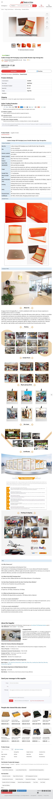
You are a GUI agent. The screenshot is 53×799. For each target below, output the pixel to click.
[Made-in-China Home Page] (26, 2)
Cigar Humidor (4, 754)
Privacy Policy (46, 795)
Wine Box (46, 662)
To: (7, 686)
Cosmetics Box (42, 752)
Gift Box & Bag (18, 9)
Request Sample (23, 74)
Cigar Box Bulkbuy (6, 785)
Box (9, 662)
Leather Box (23, 662)
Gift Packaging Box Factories (31, 776)
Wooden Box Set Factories (7, 779)
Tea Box (15, 756)
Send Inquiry (14, 71)
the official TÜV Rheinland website (38, 625)
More (2, 787)
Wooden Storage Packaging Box (24, 782)
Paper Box (13, 662)
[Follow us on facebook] (42, 790)
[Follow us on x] (44, 790)
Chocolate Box (42, 756)
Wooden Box (18, 662)
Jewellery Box (35, 662)
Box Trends (43, 782)
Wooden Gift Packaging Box (43, 779)
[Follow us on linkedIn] (38, 792)
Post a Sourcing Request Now (37, 700)
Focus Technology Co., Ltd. (17, 795)
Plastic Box (29, 662)
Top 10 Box (35, 782)
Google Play (12, 790)
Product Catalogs (19, 749)
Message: (6, 690)
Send (11, 700)
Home (2, 9)
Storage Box (16, 752)
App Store (4, 790)
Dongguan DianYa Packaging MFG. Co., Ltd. (13, 60)
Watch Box (41, 662)
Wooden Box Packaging (30, 779)
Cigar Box (9, 664)
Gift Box (15, 754)
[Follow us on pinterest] (50, 790)
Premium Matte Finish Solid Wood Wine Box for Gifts (36, 739)
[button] (2, 2)
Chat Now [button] (40, 71)
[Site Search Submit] (34, 5)
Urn (2, 752)
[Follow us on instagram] (46, 790)
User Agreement (33, 795)
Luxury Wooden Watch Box (21, 770)
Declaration (40, 795)
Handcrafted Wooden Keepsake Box (36, 770)
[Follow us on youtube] (48, 790)
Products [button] (13, 5)
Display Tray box (29, 752)
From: (7, 683)
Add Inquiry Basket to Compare (27, 49)
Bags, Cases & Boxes (9, 9)
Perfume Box (4, 664)
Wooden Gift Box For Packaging (8, 782)
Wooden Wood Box (19, 779)
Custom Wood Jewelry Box (7, 770)
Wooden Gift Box (25, 9)
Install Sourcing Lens (7, 792)
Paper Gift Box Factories (18, 776)
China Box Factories (6, 776)
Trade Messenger (22, 790)
